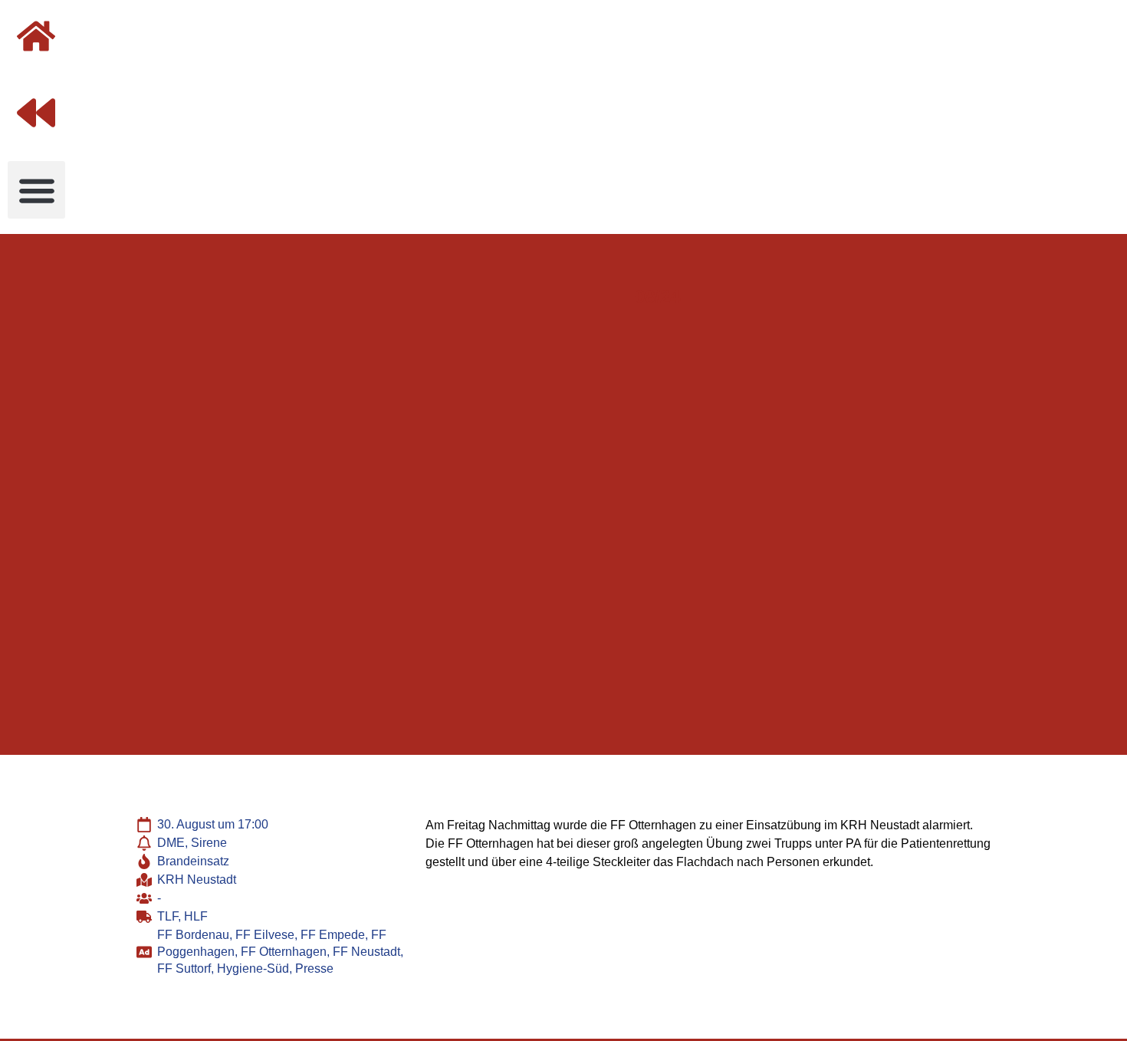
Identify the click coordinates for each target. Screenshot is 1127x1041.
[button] (36, 190)
